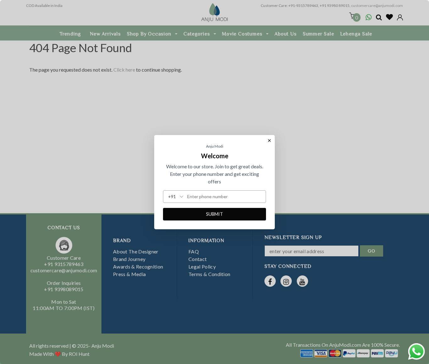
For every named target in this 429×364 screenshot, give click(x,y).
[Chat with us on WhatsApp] (416, 351)
